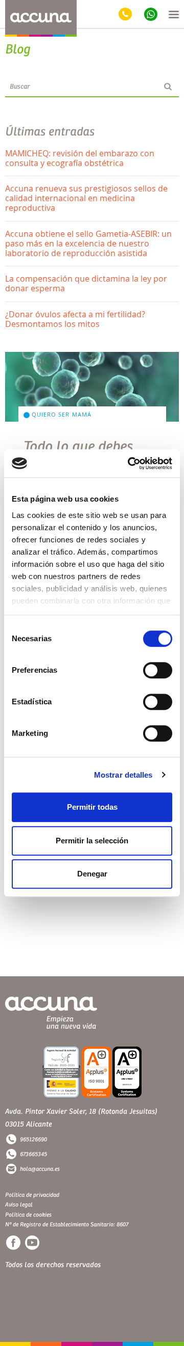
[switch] (157, 670)
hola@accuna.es (40, 1169)
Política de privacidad (32, 1195)
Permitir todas (92, 807)
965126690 (33, 1139)
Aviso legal (19, 1204)
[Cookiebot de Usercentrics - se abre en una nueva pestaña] (129, 463)
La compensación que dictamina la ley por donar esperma (86, 283)
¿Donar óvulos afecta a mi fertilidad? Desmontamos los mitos (75, 319)
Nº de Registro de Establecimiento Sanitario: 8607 (66, 1224)
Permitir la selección (92, 840)
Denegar (92, 873)
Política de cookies (28, 1215)
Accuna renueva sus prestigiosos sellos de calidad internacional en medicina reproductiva (86, 198)
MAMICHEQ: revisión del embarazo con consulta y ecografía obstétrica (79, 158)
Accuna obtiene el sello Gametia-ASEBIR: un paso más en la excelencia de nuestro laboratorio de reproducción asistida (88, 243)
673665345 (33, 1154)
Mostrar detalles (123, 775)
